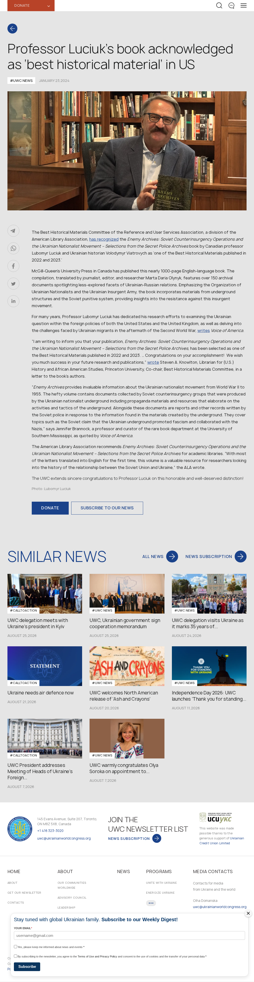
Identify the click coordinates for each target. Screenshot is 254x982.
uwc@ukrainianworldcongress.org (64, 838)
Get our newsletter (24, 892)
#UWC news (21, 80)
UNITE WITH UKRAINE (161, 882)
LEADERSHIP (66, 907)
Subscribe (27, 966)
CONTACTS (15, 902)
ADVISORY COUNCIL (72, 897)
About (12, 882)
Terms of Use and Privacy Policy (97, 956)
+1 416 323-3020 (50, 830)
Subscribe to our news (107, 508)
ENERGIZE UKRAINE (160, 892)
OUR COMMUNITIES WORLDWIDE (72, 885)
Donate (50, 508)
